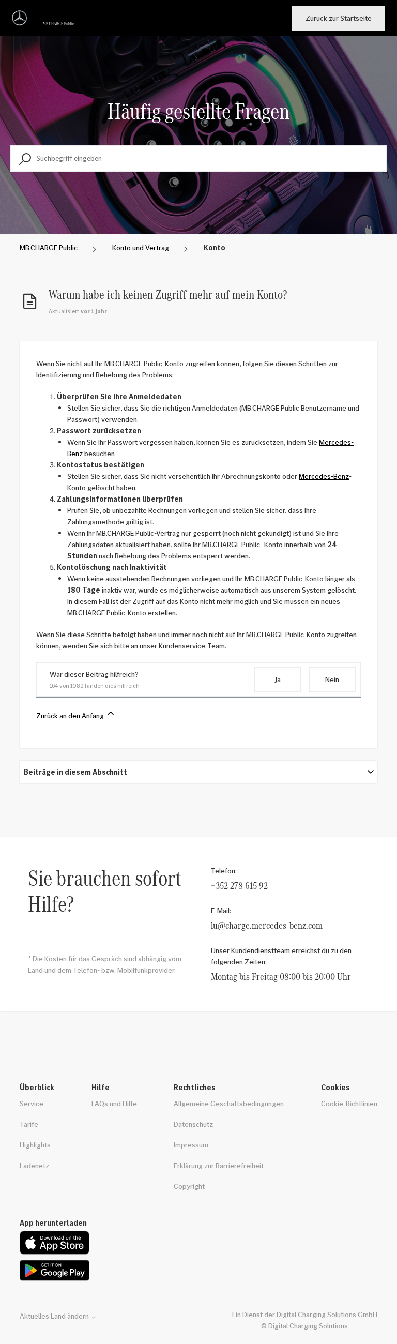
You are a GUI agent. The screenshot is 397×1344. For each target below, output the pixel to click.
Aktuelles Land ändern (55, 1316)
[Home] (45, 18)
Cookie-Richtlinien (349, 1103)
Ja (277, 679)
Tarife (29, 1124)
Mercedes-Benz (324, 476)
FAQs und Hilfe (114, 1103)
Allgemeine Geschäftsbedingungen (229, 1103)
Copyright (189, 1186)
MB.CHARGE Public (49, 247)
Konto (214, 247)
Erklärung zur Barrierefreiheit (219, 1165)
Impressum (191, 1145)
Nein (332, 679)
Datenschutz (193, 1124)
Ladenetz (34, 1165)
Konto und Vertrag (140, 247)
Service (31, 1103)
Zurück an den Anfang (70, 715)
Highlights (35, 1145)
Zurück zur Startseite (339, 18)
